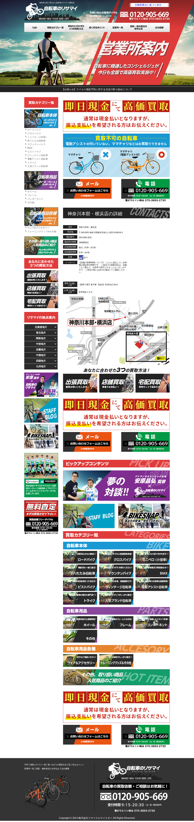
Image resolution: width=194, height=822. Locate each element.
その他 (30, 202)
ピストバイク (34, 151)
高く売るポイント (97, 27)
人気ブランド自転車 (37, 166)
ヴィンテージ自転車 (37, 155)
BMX (29, 148)
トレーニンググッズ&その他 (41, 231)
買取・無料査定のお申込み (138, 27)
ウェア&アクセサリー (38, 227)
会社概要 (159, 27)
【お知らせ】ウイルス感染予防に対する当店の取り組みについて (97, 89)
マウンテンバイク (36, 144)
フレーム (32, 195)
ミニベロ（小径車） (37, 137)
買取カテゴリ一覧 (55, 27)
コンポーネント (35, 198)
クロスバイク (34, 133)
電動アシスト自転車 (37, 159)
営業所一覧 (117, 27)
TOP (34, 27)
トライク (32, 162)
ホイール (32, 191)
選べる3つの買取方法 (76, 27)
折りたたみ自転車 (36, 140)
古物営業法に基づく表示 (148, 5)
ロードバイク (34, 129)
